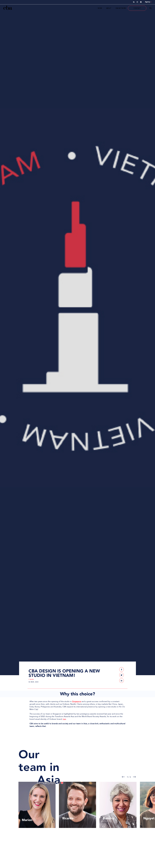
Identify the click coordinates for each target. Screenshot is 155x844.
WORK (100, 8)
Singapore (76, 701)
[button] (121, 669)
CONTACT (137, 8)
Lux (64, 719)
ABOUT (108, 8)
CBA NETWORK (120, 8)
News (32, 679)
